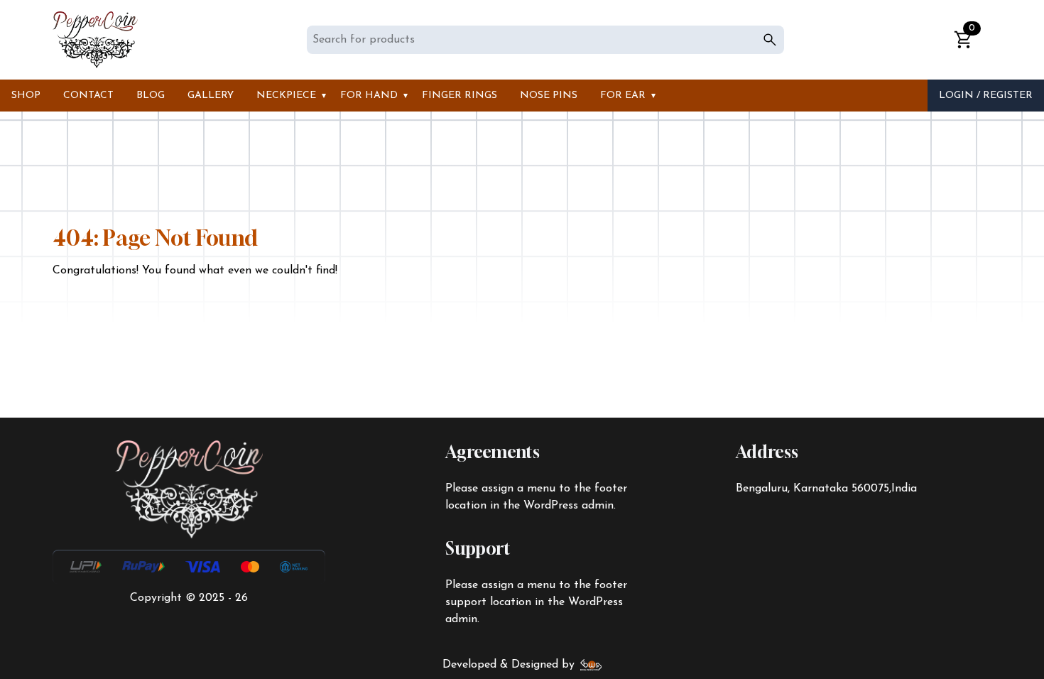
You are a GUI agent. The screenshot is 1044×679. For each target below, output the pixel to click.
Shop (25, 95)
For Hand (369, 95)
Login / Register (986, 95)
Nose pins (548, 95)
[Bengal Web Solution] (591, 664)
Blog (150, 95)
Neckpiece (286, 95)
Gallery (210, 95)
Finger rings (459, 95)
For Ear (623, 95)
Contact (88, 95)
